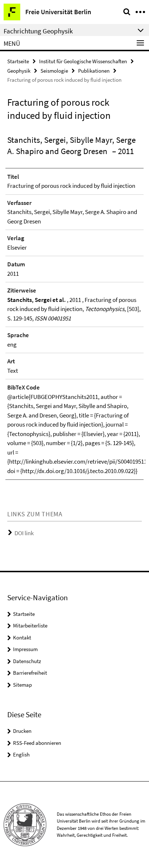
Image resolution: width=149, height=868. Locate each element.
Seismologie (54, 70)
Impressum (25, 649)
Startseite (18, 61)
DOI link (24, 533)
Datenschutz (27, 661)
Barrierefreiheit (30, 672)
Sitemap (22, 684)
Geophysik (18, 70)
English (21, 754)
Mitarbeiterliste (30, 625)
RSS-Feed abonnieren (37, 742)
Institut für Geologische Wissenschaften (83, 61)
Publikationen (94, 70)
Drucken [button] (22, 730)
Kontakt (22, 637)
